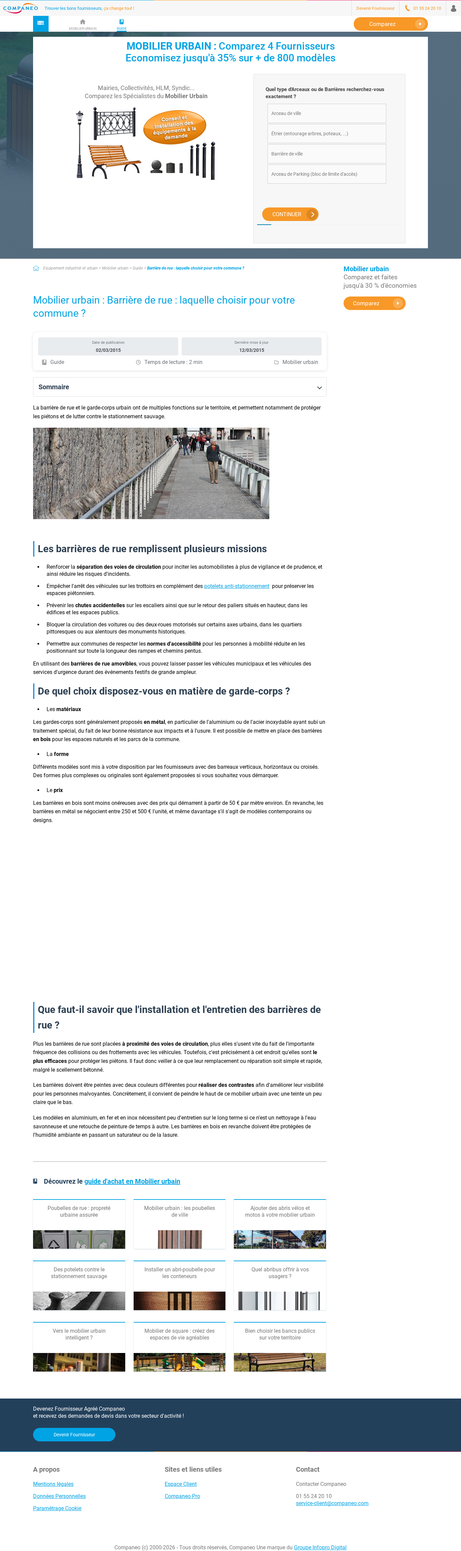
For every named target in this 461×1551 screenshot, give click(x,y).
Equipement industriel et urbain (70, 268)
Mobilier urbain (115, 268)
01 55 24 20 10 (314, 1496)
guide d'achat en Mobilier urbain (132, 1181)
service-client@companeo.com (332, 1503)
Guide (138, 268)
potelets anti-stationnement (236, 586)
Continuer (286, 214)
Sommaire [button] (53, 387)
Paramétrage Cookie (57, 1508)
